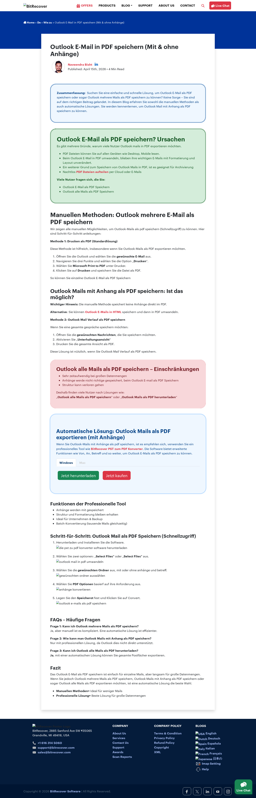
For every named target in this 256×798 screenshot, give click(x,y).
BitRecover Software (65, 791)
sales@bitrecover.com (54, 752)
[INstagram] (228, 791)
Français (215, 753)
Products (107, 5)
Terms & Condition (168, 733)
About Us (166, 5)
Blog (125, 5)
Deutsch (213, 738)
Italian (210, 748)
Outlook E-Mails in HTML (103, 312)
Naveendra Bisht (80, 64)
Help (205, 769)
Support (145, 5)
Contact (187, 5)
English (210, 733)
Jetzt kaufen (116, 475)
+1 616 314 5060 (50, 743)
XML (157, 752)
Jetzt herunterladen (78, 475)
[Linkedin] (96, 64)
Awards (117, 752)
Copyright (161, 747)
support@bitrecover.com (56, 747)
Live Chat (222, 5)
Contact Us (120, 742)
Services (118, 738)
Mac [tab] (82, 462)
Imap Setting (211, 763)
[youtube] (218, 791)
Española (214, 743)
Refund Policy (164, 742)
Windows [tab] (66, 462)
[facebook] (187, 791)
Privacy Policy (164, 738)
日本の (217, 758)
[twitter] (197, 791)
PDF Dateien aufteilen (92, 172)
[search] (203, 5)
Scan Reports (122, 756)
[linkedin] (207, 791)
